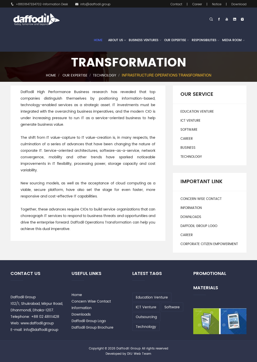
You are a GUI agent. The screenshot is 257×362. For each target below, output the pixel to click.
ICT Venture (190, 120)
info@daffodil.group (95, 4)
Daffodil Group (128, 348)
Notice (216, 4)
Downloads (190, 217)
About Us (115, 40)
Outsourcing (146, 317)
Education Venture (197, 111)
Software (189, 129)
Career (197, 4)
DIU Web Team (139, 353)
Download (238, 4)
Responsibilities (204, 40)
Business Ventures (143, 40)
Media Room (232, 40)
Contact (176, 4)
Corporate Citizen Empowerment (209, 244)
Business (188, 148)
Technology (104, 75)
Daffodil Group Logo (198, 226)
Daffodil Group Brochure (92, 327)
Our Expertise (175, 40)
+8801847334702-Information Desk (42, 4)
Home (98, 40)
